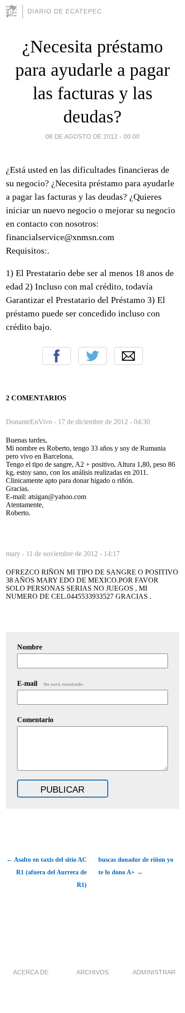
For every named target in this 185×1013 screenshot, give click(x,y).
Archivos (92, 972)
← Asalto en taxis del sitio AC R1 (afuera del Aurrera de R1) (46, 872)
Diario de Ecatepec (64, 11)
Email (128, 356)
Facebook (56, 356)
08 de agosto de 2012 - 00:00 (92, 136)
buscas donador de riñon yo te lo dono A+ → (135, 866)
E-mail (50, 683)
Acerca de (30, 972)
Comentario (35, 720)
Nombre (29, 647)
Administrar (154, 972)
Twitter (92, 356)
